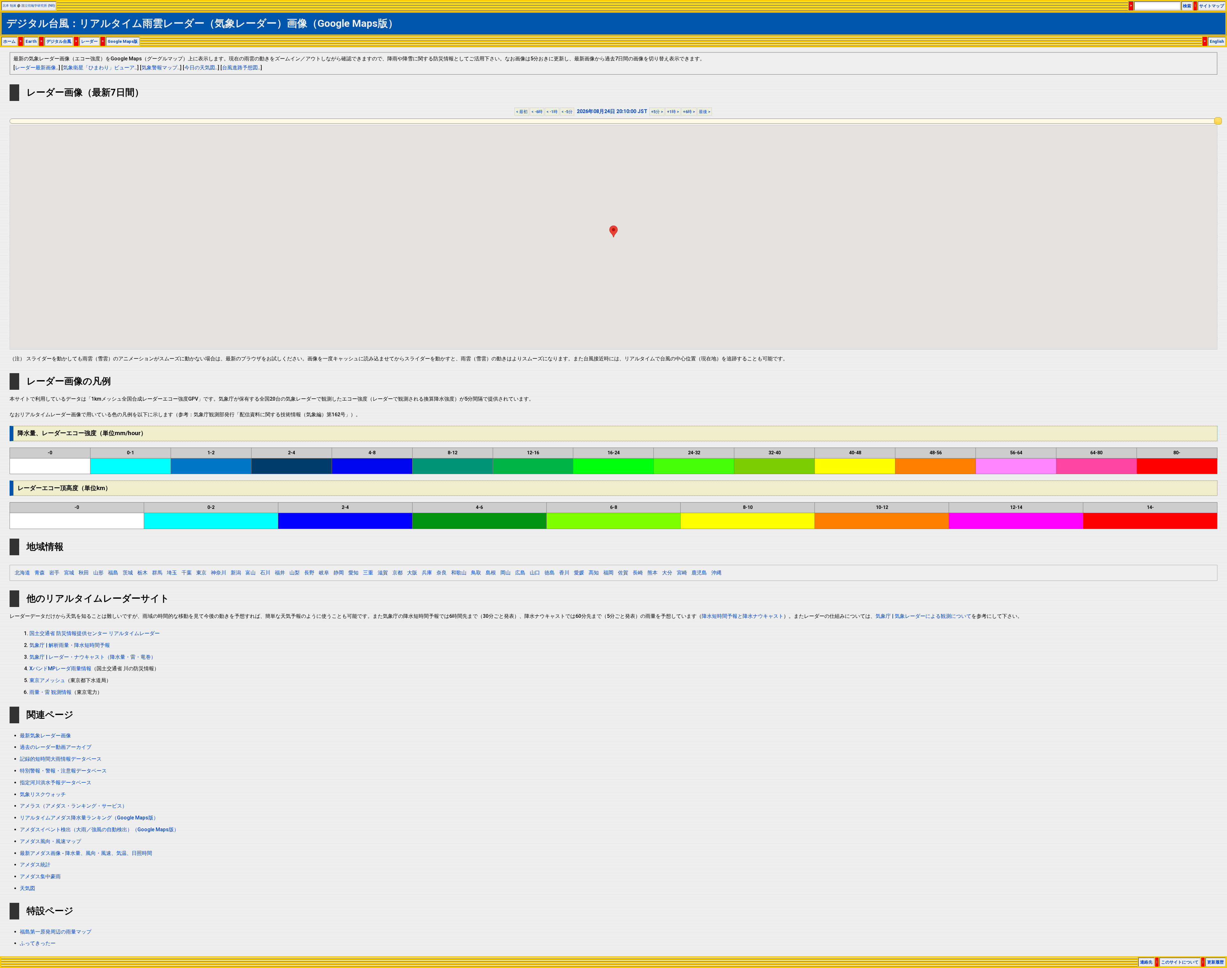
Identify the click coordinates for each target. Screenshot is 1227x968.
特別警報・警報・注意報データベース (63, 771)
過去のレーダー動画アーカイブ (55, 747)
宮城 (69, 573)
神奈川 (218, 573)
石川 (265, 573)
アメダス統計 (35, 865)
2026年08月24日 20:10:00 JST (612, 111)
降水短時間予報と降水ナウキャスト (742, 616)
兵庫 (427, 573)
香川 (564, 573)
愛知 (353, 573)
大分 (667, 573)
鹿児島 (699, 573)
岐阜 (324, 573)
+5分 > (657, 111)
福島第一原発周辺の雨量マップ (55, 932)
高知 (594, 573)
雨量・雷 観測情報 (50, 692)
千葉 (186, 573)
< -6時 (537, 111)
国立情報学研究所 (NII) (38, 6)
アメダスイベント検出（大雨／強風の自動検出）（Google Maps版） (99, 829)
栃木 (142, 573)
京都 (397, 573)
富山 (250, 573)
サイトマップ (1211, 6)
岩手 (54, 573)
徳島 (549, 573)
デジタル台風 (58, 41)
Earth (31, 41)
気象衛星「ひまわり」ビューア (99, 68)
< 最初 (522, 111)
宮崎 (682, 573)
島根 (491, 573)
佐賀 (623, 573)
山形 (98, 573)
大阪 (412, 573)
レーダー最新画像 (35, 68)
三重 (368, 573)
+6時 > (689, 111)
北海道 (22, 573)
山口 (535, 573)
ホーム (9, 41)
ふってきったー (38, 943)
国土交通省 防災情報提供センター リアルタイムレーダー (94, 633)
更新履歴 (1215, 962)
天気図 (27, 888)
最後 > (704, 111)
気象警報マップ (159, 68)
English (1217, 41)
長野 (309, 573)
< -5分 (567, 111)
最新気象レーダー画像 (45, 736)
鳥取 (476, 573)
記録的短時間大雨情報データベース (61, 759)
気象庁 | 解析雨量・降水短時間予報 (69, 645)
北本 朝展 (9, 6)
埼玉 (172, 573)
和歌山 (459, 573)
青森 (40, 573)
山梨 (294, 573)
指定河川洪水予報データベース (55, 783)
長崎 (638, 573)
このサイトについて (1180, 962)
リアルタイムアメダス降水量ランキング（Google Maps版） (89, 818)
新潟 (236, 573)
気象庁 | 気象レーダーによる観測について (923, 616)
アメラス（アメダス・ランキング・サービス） (73, 806)
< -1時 (552, 111)
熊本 (652, 573)
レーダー (89, 41)
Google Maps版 (123, 41)
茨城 (128, 573)
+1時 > (673, 111)
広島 (520, 573)
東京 (201, 573)
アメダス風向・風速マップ (50, 841)
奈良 (441, 573)
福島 (113, 573)
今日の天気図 (199, 68)
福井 (280, 573)
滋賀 (383, 573)
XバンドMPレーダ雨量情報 (60, 668)
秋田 (84, 573)
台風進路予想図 (240, 68)
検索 (1187, 6)
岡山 (505, 573)
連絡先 (1146, 962)
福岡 (608, 573)
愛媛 (579, 573)
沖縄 (716, 573)
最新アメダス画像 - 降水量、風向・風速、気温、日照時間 (86, 853)
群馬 (157, 573)
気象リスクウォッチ (43, 794)
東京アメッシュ (47, 680)
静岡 (339, 573)
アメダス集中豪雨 (40, 876)
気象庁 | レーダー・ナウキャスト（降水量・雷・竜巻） (92, 657)
